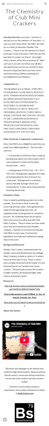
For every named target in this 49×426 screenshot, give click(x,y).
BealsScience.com (25, 393)
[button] (3, 3)
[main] (24, 17)
